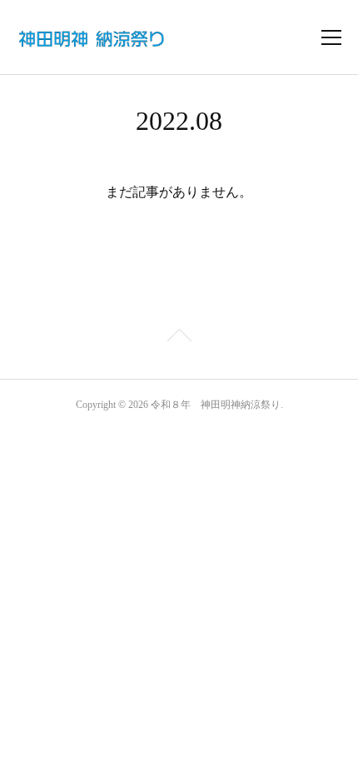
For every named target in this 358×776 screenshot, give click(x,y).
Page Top (179, 338)
